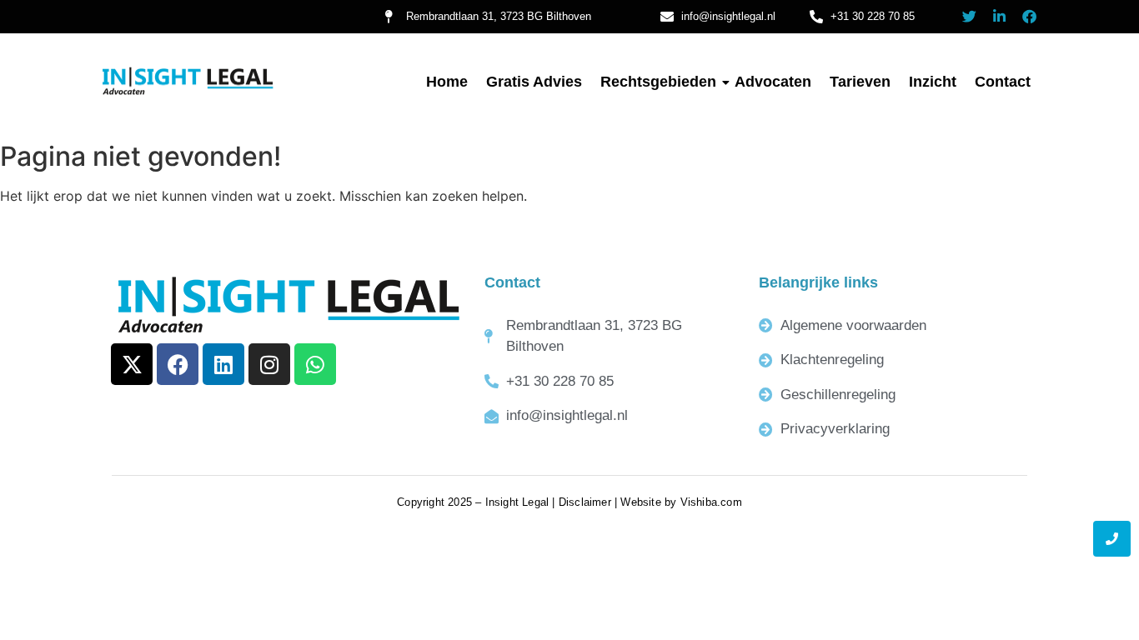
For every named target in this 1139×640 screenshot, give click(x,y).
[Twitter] (969, 16)
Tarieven (860, 81)
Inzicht (932, 81)
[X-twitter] (132, 364)
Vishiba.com (711, 502)
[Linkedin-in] (999, 16)
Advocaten (773, 81)
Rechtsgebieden (658, 81)
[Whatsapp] (315, 364)
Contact (1003, 81)
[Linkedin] (223, 364)
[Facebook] (1029, 16)
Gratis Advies (534, 81)
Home (447, 81)
